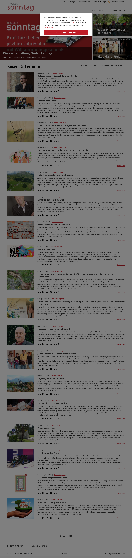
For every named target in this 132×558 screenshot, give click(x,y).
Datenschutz (48, 28)
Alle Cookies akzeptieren (66, 32)
